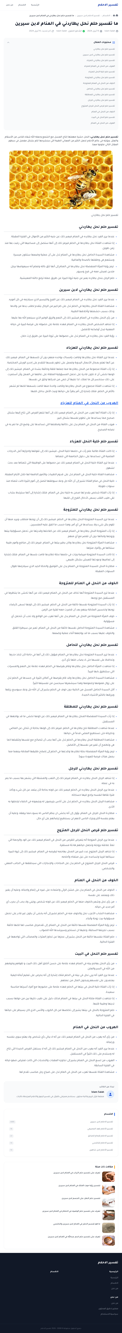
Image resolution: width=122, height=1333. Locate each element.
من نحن (9, 5)
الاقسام (22, 5)
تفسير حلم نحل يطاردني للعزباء (101, 60)
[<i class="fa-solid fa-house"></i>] (115, 15)
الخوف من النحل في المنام (103, 112)
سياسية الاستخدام (109, 1314)
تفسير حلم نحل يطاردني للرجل (101, 100)
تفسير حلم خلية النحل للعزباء (101, 72)
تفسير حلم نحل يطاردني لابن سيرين (99, 55)
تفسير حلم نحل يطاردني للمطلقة (100, 95)
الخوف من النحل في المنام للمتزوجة (99, 83)
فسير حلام (108, 5)
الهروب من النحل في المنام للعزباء (99, 66)
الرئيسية (35, 5)
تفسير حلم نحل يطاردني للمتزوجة (100, 78)
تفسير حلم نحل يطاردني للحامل (101, 89)
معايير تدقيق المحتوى (108, 1309)
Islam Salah (110, 31)
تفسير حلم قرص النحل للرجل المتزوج (98, 106)
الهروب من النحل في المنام (103, 123)
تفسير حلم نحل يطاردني (104, 49)
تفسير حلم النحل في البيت (103, 117)
